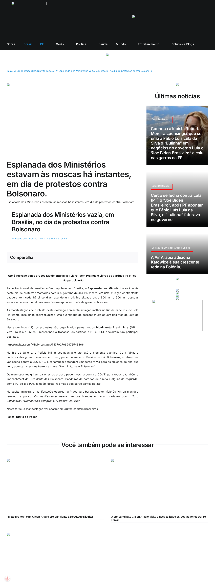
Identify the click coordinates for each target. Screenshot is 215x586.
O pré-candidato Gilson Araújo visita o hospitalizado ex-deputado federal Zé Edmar (158, 518)
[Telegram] (127, 257)
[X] (116, 257)
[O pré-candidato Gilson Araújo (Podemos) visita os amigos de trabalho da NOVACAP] (55, 535)
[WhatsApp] (121, 257)
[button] (207, 44)
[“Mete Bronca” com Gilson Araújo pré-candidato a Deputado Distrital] (55, 460)
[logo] (29, 3)
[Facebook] (110, 257)
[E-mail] (132, 257)
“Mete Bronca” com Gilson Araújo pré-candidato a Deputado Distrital (50, 516)
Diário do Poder (26, 416)
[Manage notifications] (7, 578)
